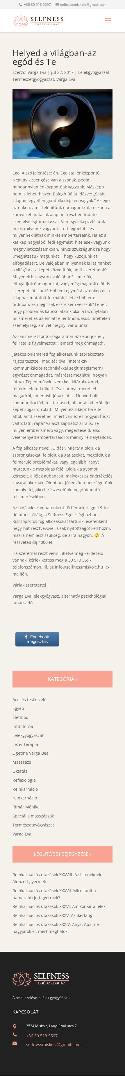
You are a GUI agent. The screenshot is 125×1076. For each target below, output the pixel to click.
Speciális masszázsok (33, 816)
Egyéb (18, 708)
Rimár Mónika (26, 807)
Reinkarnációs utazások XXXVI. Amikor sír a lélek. (59, 906)
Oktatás (19, 771)
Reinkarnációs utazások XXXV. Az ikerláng (52, 915)
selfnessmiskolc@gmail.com (53, 1044)
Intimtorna (22, 726)
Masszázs (21, 762)
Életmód (20, 717)
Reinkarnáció (25, 789)
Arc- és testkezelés (30, 699)
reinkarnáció (24, 798)
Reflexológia (24, 780)
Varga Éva (37, 72)
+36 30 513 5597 (42, 1035)
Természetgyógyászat (33, 79)
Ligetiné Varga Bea (30, 753)
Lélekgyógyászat (93, 72)
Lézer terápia (25, 744)
